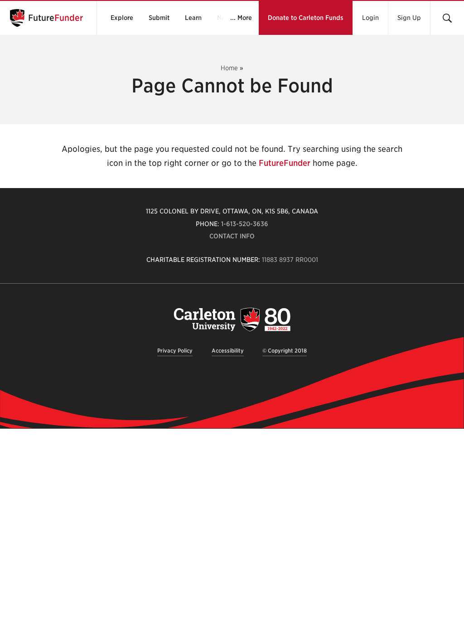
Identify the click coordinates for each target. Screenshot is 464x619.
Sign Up (409, 17)
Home (229, 68)
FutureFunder (284, 163)
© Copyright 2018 (284, 350)
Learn (193, 17)
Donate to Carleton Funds (305, 17)
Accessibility (228, 350)
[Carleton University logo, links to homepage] (232, 319)
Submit (159, 17)
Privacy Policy (175, 350)
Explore (122, 17)
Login (370, 17)
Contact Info (232, 236)
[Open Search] (447, 18)
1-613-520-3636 (244, 223)
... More (241, 17)
